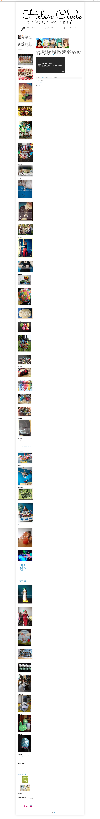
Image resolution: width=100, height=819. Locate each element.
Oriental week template (23, 579)
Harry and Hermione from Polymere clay (25, 755)
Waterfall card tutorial (23, 444)
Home (59, 84)
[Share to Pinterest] (56, 77)
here (53, 54)
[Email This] (52, 77)
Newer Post (38, 84)
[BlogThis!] (53, 77)
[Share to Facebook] (55, 77)
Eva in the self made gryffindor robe (25, 757)
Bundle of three (21, 566)
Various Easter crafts (22, 449)
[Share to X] (54, 77)
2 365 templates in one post (24, 569)
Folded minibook (21, 443)
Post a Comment (39, 82)
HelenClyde (43, 77)
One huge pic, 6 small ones (23, 568)
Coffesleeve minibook (22, 445)
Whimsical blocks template (23, 580)
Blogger (54, 812)
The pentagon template (22, 567)
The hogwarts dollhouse (23, 756)
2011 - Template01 (22, 564)
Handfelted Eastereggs (22, 448)
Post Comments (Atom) (44, 85)
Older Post (80, 84)
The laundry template (22, 581)
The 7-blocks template (22, 570)
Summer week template (22, 578)
